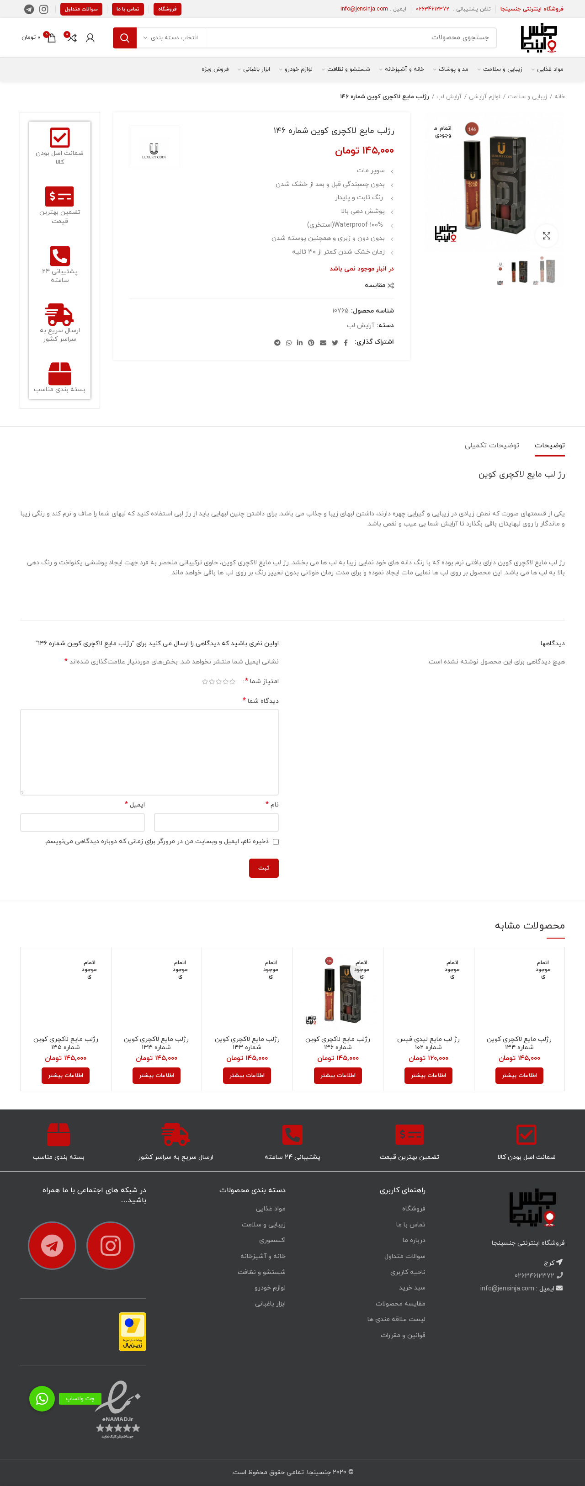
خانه (559, 97)
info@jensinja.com (364, 9)
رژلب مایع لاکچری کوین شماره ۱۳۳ (156, 1043)
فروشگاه (167, 9)
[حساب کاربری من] (90, 38)
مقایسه (375, 285)
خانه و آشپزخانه (263, 1256)
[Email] (323, 343)
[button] (42, 1399)
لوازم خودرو (270, 1288)
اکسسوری (272, 1240)
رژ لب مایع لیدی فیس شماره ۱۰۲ (428, 1043)
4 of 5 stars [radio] (211, 682)
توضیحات (550, 445)
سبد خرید (412, 1288)
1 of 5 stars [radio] (232, 682)
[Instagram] (44, 9)
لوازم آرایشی (484, 97)
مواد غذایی (271, 1209)
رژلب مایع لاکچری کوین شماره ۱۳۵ (65, 1043)
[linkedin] (299, 343)
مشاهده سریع (488, 989)
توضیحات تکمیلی (492, 445)
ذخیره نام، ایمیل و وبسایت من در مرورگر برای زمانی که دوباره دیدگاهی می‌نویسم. (157, 841)
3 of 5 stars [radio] (218, 682)
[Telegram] (29, 9)
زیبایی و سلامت (527, 97)
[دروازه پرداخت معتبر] (132, 1331)
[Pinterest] (311, 343)
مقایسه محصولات (400, 1304)
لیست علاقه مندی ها (396, 1319)
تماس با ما (128, 9)
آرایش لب (449, 97)
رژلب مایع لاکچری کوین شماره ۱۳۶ (337, 1043)
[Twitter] (335, 343)
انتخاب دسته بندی (174, 38)
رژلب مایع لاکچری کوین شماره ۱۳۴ (519, 1043)
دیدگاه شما (261, 701)
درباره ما (414, 1240)
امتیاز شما (262, 681)
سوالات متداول (81, 9)
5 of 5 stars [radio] (205, 682)
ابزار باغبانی (270, 1304)
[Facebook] (346, 343)
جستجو (125, 37)
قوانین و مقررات (403, 1335)
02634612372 (432, 9)
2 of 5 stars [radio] (225, 682)
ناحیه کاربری (407, 1272)
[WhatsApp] (288, 343)
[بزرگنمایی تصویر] (546, 235)
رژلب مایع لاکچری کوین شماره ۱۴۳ (247, 1043)
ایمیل (135, 805)
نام (272, 805)
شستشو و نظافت (262, 1272)
